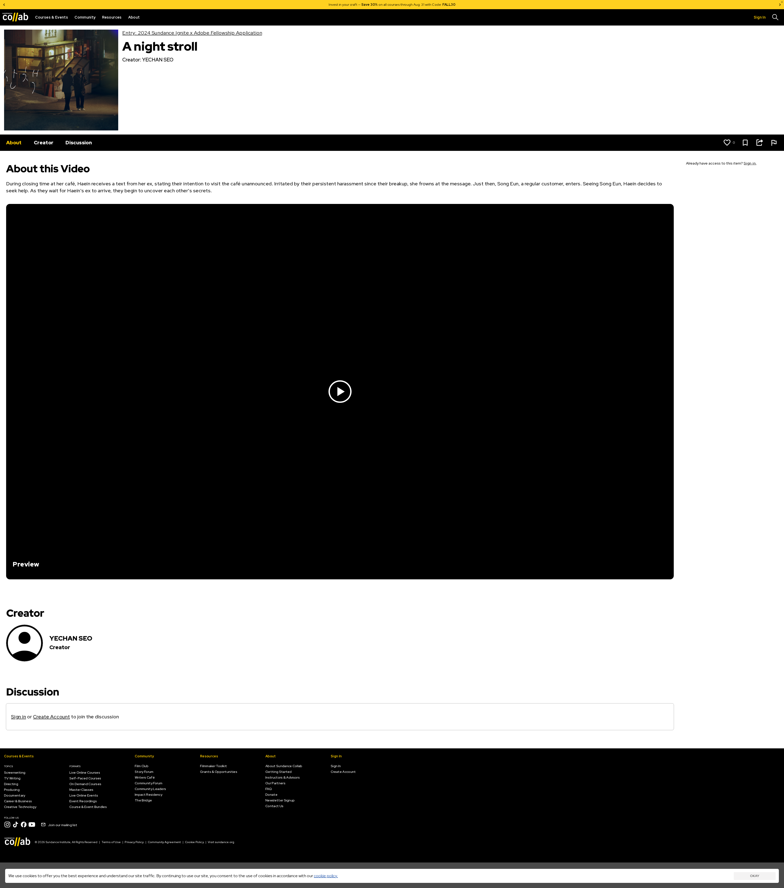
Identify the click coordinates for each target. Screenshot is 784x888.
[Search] (775, 17)
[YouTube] (32, 824)
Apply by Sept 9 (441, 4)
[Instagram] (7, 824)
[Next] (780, 4)
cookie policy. (326, 875)
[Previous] (4, 4)
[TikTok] (15, 824)
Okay (754, 876)
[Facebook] (23, 824)
